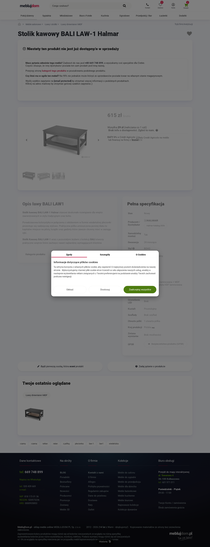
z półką (66, 443)
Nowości (64, 491)
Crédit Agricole (127, 137)
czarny (23, 443)
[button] (147, 6)
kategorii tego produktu (54, 70)
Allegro (91, 481)
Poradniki (65, 477)
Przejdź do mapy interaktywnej (173, 472)
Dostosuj (105, 289)
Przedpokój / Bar (144, 15)
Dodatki (182, 15)
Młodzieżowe (66, 15)
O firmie (92, 477)
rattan (45, 443)
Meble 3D (65, 509)
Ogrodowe (124, 15)
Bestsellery (65, 481)
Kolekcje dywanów (127, 509)
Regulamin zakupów (98, 491)
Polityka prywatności (98, 486)
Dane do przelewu (97, 495)
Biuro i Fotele (85, 15)
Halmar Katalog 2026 (156, 225)
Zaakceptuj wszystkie (140, 289)
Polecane (64, 486)
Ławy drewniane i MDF (36, 395)
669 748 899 (34, 472)
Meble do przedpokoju (129, 481)
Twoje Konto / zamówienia (172, 503)
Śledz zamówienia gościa (171, 507)
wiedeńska (114, 443)
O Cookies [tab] (141, 254)
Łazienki (163, 15)
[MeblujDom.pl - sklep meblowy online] (29, 5)
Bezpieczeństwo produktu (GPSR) (167, 344)
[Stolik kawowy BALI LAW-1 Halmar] (34, 414)
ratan (55, 443)
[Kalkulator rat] (152, 137)
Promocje (65, 500)
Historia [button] (103, 541)
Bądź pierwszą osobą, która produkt (61, 366)
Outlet (91, 509)
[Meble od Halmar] (165, 220)
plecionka (79, 443)
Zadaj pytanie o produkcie (151, 366)
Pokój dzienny (27, 15)
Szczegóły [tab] (105, 254)
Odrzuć (69, 289)
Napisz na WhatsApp (30, 479)
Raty (90, 505)
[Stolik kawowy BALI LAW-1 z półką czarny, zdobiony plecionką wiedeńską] (28, 176)
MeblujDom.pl (25, 527)
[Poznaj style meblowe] (134, 248)
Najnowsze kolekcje (128, 505)
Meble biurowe (125, 500)
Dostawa (92, 500)
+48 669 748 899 (94, 63)
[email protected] (35, 489)
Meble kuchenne (126, 495)
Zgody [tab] (69, 254)
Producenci (65, 495)
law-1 (91, 443)
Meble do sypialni (127, 477)
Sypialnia (46, 15)
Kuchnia (105, 15)
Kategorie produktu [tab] (35, 254)
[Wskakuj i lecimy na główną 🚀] (19, 24)
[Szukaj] (124, 5)
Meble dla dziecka (127, 486)
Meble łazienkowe (127, 491)
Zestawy (64, 505)
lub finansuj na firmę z (119, 140)
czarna (34, 443)
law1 (101, 443)
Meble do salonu (126, 472)
